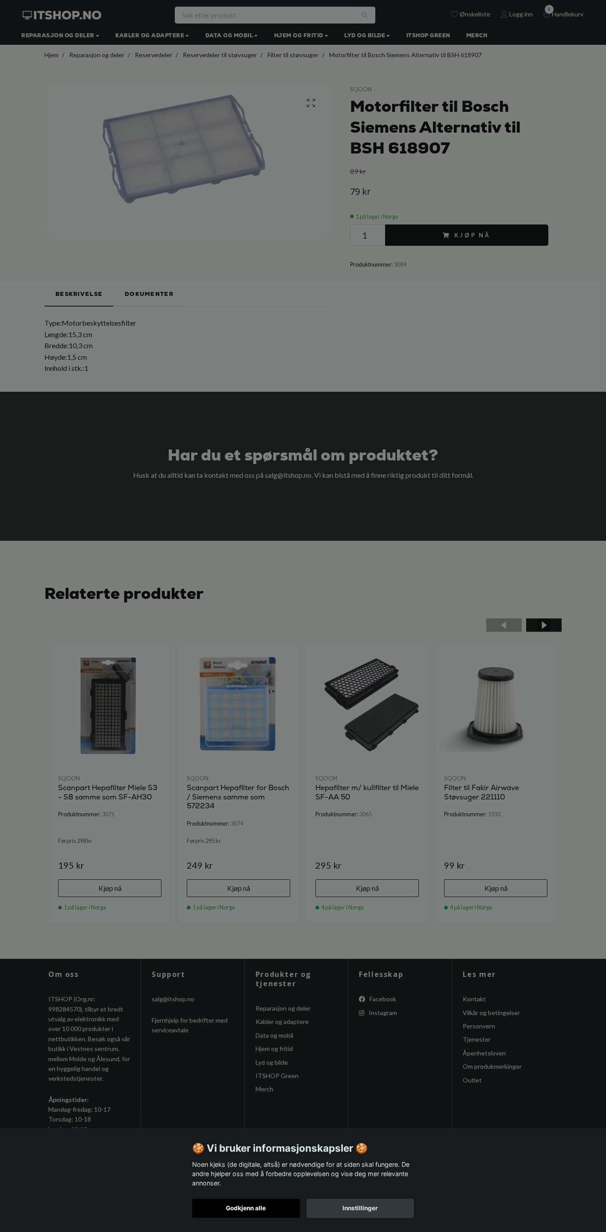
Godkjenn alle (246, 1208)
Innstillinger (360, 1208)
